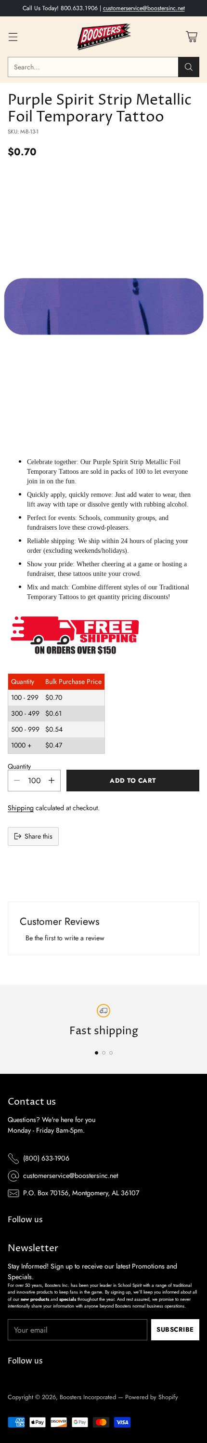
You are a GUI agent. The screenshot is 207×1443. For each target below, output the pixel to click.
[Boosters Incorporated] (103, 36)
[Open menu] (13, 37)
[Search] (188, 67)
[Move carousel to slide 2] (103, 1053)
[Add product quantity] (51, 780)
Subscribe (175, 1329)
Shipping (21, 808)
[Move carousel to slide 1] (96, 1053)
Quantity (19, 766)
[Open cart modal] (191, 37)
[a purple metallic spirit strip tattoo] (103, 306)
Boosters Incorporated (88, 1397)
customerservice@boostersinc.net (144, 8)
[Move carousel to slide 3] (111, 1053)
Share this (38, 836)
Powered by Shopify (151, 1397)
